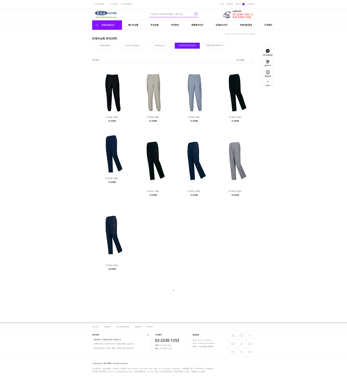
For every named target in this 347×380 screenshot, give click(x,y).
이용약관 (137, 327)
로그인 (222, 4)
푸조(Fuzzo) (160, 45)
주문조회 (267, 76)
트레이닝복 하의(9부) (247, 34)
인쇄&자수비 (221, 25)
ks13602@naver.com (123, 372)
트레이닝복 (235, 34)
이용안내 (107, 327)
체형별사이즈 (197, 25)
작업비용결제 (246, 25)
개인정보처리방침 (122, 327)
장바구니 (267, 66)
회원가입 (230, 4)
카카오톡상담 (268, 55)
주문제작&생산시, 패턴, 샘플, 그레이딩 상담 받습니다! (113, 348)
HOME (227, 34)
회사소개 (95, 327)
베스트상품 (133, 25)
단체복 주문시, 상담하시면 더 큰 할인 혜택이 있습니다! (113, 344)
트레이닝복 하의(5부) (214, 45)
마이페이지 (251, 4)
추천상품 (155, 25)
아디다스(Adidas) (132, 45)
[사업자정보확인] (166, 372)
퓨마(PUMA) (105, 45)
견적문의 (175, 25)
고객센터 (268, 25)
